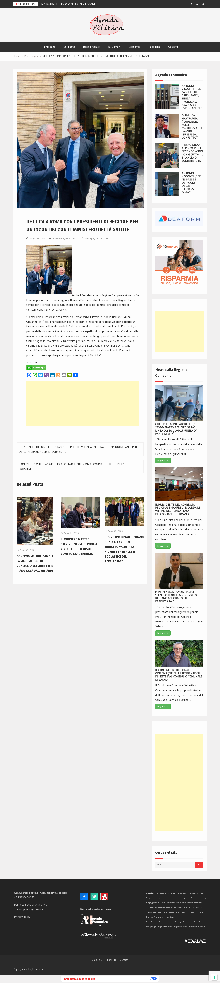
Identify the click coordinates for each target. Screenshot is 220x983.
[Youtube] (203, 4)
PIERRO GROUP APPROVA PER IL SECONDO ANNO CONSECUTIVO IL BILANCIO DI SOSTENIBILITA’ (192, 153)
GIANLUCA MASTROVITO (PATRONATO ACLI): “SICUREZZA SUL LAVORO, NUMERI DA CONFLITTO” (192, 126)
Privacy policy (22, 916)
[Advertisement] (82, 403)
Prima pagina (91, 238)
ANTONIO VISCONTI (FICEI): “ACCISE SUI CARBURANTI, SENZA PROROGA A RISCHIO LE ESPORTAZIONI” (192, 97)
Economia (134, 46)
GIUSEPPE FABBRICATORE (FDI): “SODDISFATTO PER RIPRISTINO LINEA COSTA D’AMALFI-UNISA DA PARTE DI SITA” (176, 428)
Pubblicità (154, 46)
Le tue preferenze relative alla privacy (124, 978)
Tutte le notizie (91, 46)
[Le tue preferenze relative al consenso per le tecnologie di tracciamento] (214, 977)
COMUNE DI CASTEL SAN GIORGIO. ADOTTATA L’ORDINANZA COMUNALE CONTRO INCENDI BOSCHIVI (73, 466)
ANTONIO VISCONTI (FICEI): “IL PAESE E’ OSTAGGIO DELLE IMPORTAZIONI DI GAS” (192, 182)
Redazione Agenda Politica (65, 238)
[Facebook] (191, 4)
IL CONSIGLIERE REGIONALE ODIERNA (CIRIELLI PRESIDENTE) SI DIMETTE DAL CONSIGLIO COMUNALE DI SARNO (178, 674)
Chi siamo (69, 46)
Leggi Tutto (162, 460)
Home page (48, 46)
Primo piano (104, 238)
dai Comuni (114, 46)
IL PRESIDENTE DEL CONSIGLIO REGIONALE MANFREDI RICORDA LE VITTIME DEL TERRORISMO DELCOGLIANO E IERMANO (177, 509)
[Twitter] (197, 4)
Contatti (173, 46)
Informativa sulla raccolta (79, 978)
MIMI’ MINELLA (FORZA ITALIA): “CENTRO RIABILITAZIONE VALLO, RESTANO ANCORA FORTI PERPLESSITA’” (176, 596)
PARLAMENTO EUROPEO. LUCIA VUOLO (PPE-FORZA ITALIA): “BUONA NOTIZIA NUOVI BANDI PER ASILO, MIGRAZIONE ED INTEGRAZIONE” (78, 449)
